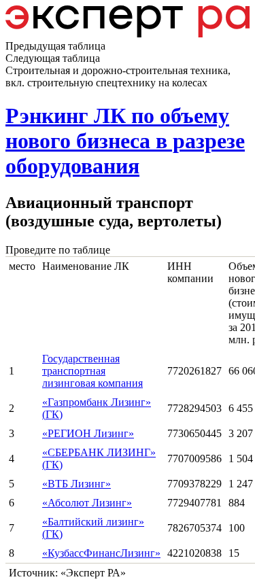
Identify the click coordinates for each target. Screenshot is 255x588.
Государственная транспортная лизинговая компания (92, 371)
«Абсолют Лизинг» (87, 502)
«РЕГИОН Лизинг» (88, 433)
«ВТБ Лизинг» (76, 483)
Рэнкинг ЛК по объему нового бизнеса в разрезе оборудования (125, 140)
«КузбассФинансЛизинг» (101, 553)
